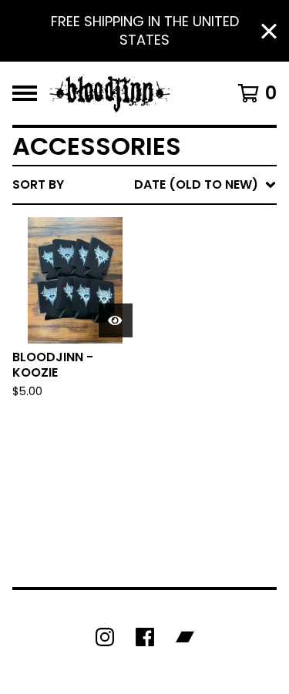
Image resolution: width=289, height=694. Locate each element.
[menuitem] (144, 184)
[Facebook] (145, 637)
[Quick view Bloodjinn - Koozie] (116, 320)
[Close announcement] (269, 31)
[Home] (109, 93)
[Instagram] (105, 637)
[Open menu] (24, 93)
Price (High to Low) (169, 422)
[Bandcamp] (185, 637)
